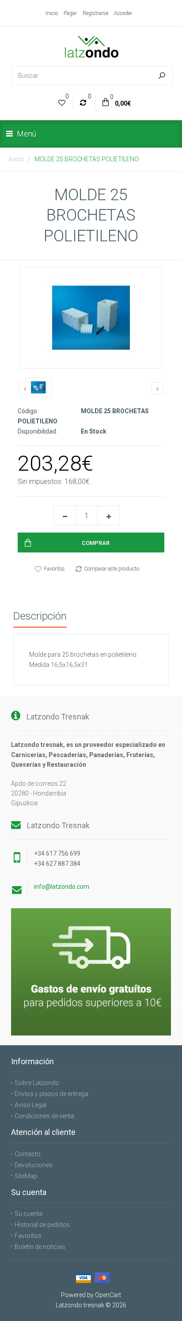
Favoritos (54, 569)
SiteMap (26, 1176)
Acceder (123, 13)
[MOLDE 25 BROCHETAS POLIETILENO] (91, 317)
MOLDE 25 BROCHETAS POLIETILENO (86, 159)
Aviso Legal (30, 1104)
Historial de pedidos (42, 1224)
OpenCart (108, 1294)
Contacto (28, 1153)
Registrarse (95, 13)
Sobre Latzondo (37, 1082)
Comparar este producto (111, 569)
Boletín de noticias (40, 1246)
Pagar (70, 13)
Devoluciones (34, 1165)
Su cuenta (28, 1213)
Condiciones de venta (44, 1115)
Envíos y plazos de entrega (51, 1093)
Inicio (52, 13)
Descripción (40, 616)
